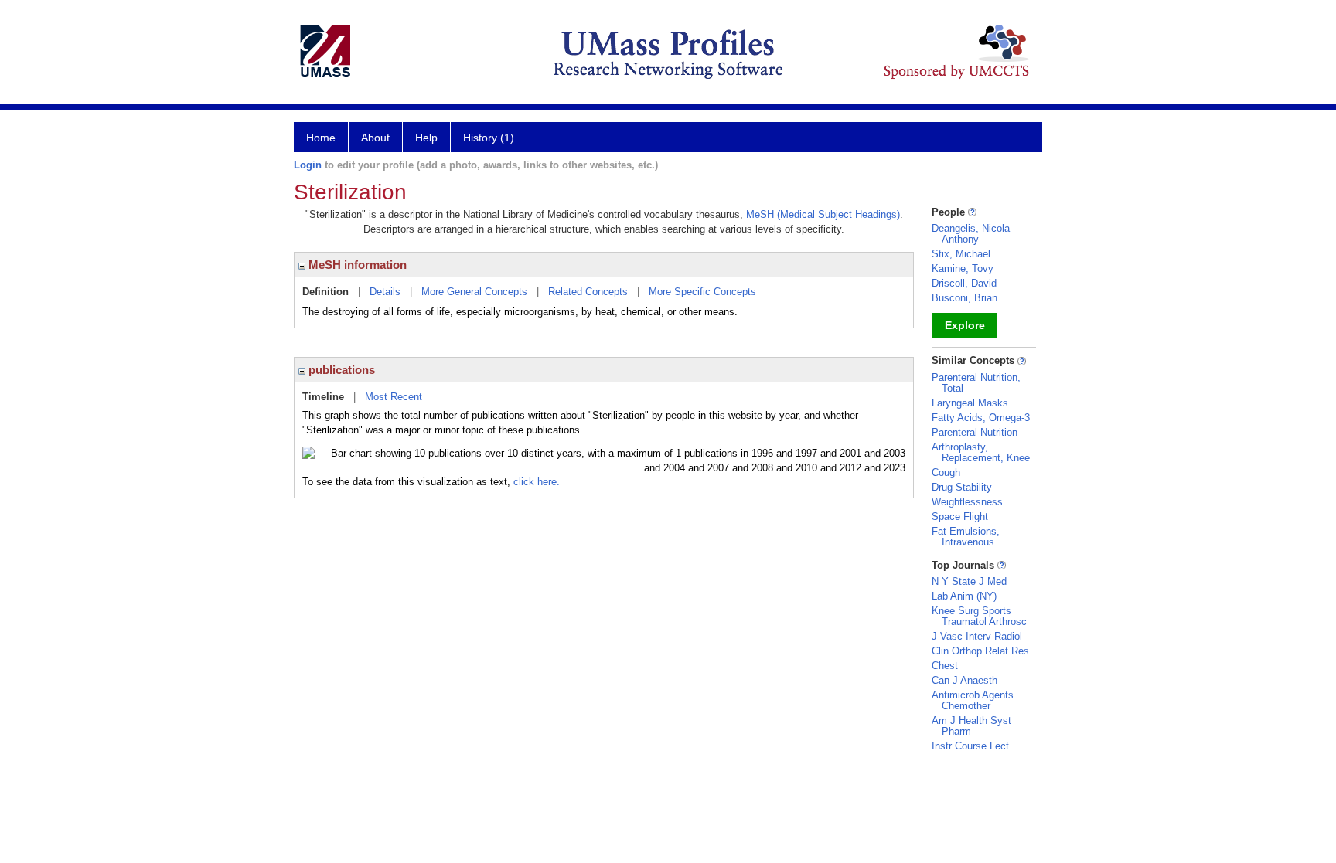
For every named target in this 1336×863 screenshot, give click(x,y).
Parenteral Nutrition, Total (976, 383)
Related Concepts (588, 291)
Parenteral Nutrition (974, 432)
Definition (325, 291)
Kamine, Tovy (962, 268)
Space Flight (960, 516)
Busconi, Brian (964, 298)
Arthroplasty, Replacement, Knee (981, 452)
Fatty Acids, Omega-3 (981, 417)
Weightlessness (967, 502)
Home (321, 137)
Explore (965, 325)
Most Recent (393, 397)
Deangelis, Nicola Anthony (971, 234)
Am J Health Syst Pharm (971, 726)
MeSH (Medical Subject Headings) (823, 214)
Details (385, 291)
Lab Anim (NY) (964, 596)
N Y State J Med (969, 581)
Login (308, 165)
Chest (945, 665)
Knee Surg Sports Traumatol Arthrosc (979, 616)
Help (426, 137)
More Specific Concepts (702, 291)
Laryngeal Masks (970, 403)
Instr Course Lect (970, 746)
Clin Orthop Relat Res (980, 651)
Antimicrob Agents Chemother (973, 700)
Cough (946, 472)
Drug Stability (962, 487)
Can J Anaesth (964, 680)
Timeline (323, 397)
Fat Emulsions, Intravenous (966, 536)
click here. (536, 482)
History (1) (488, 137)
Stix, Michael (961, 254)
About (375, 137)
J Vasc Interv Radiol (977, 636)
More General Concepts (474, 291)
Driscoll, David (964, 283)
